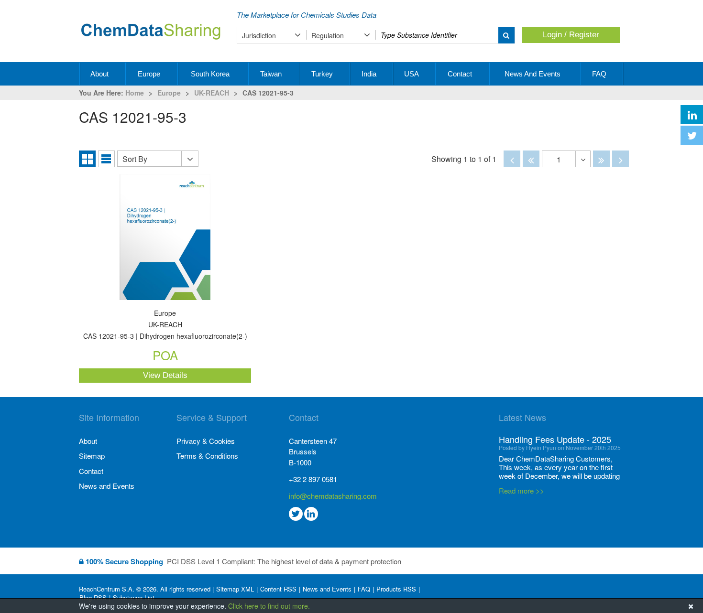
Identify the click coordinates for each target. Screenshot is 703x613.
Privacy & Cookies (205, 441)
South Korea (211, 74)
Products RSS (396, 589)
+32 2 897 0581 (313, 479)
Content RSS (278, 589)
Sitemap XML (235, 589)
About (100, 74)
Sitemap (92, 456)
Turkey (323, 74)
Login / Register (571, 34)
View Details (165, 375)
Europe (150, 74)
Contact (461, 74)
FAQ (600, 74)
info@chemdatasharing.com (333, 496)
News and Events (533, 74)
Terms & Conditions (207, 456)
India (370, 74)
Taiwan (272, 74)
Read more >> (521, 454)
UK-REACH (211, 92)
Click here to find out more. (269, 606)
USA (412, 74)
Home (134, 92)
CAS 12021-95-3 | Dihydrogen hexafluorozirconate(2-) (165, 325)
